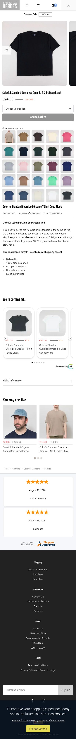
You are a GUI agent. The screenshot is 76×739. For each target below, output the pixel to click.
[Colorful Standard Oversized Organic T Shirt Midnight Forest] (38, 151)
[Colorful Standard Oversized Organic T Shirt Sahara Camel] (23, 137)
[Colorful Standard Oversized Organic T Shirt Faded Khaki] (8, 137)
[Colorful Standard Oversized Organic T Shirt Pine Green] (8, 151)
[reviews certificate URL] (38, 543)
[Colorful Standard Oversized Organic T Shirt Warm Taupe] (23, 180)
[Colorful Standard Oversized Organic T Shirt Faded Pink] (23, 166)
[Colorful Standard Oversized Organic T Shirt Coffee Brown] (38, 137)
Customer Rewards (38, 569)
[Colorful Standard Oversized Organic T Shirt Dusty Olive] (38, 166)
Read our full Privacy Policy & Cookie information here (38, 720)
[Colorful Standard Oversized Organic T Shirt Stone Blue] (38, 180)
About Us (38, 628)
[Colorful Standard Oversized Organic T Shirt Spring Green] (52, 180)
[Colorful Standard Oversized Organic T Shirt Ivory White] (38, 195)
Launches (38, 579)
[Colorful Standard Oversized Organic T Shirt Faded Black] (67, 195)
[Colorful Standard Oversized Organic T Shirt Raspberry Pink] (67, 137)
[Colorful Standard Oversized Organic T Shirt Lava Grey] (67, 151)
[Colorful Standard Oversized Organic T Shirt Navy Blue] (23, 151)
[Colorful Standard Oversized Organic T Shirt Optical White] (52, 195)
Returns (38, 606)
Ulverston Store (38, 633)
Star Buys (38, 574)
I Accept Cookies (38, 728)
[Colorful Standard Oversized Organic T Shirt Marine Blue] (67, 166)
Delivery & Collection (38, 601)
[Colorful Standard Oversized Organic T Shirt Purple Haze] (67, 180)
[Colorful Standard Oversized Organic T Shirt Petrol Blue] (23, 195)
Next (69, 434)
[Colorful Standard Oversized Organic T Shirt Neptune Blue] (8, 195)
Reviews (38, 611)
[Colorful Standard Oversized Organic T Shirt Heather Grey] (8, 166)
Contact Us (38, 596)
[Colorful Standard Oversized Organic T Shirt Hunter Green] (52, 151)
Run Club (38, 643)
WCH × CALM (38, 647)
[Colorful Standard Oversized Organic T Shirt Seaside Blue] (8, 180)
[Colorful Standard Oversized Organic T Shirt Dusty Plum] (52, 166)
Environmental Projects (38, 638)
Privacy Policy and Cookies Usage (38, 670)
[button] (6, 338)
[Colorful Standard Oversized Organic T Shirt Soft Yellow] (52, 137)
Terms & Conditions (38, 665)
